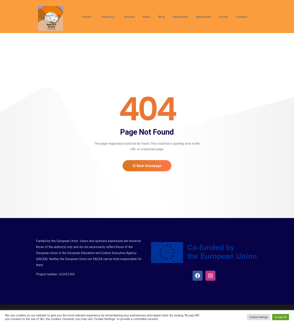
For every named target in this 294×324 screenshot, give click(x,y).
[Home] (50, 18)
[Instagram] (210, 276)
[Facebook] (198, 276)
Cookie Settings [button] (258, 317)
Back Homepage (148, 166)
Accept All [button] (281, 317)
